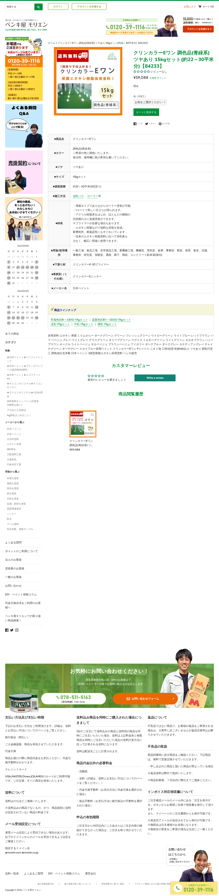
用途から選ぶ (12, 471)
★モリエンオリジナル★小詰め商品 (25, 394)
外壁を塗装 (13, 478)
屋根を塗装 (13, 483)
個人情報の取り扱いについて (77, 883)
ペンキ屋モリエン (32, 890)
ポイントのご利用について (21, 551)
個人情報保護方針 (45, 883)
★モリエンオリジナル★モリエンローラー (25, 385)
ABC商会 (11, 449)
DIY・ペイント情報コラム (21, 594)
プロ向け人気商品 (16, 410)
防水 (9, 519)
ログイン (58, 6)
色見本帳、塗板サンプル (20, 529)
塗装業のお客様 (14, 568)
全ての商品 (12, 333)
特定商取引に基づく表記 (112, 883)
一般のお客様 (13, 577)
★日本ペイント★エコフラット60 (23, 376)
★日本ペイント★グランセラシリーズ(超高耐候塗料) (25, 368)
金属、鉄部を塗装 (16, 503)
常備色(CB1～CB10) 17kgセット (69, 319)
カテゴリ (10, 342)
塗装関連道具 (14, 508)
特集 (7, 350)
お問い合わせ (13, 585)
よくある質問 (13, 542)
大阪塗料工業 (14, 454)
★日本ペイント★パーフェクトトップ (25, 359)
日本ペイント (14, 428)
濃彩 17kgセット (107, 324)
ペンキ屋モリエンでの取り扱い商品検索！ (23, 618)
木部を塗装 (13, 498)
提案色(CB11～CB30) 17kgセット (111, 319)
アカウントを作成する (89, 6)
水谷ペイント (14, 434)
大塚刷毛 (11, 459)
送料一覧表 (12, 873)
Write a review (155, 377)
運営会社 (90, 873)
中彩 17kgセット (83, 324)
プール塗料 (13, 524)
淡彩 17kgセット (60, 324)
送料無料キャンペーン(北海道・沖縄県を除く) (24, 403)
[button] (141, 71)
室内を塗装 (13, 488)
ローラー (92, 196)
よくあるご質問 (33, 873)
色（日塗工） (140, 96)
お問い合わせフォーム (145, 698)
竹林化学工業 (14, 464)
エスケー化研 (14, 444)
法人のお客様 (13, 559)
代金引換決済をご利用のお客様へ (23, 605)
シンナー (11, 513)
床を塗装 (11, 493)
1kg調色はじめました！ (19, 415)
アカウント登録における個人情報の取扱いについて (158, 883)
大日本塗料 (13, 439)
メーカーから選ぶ (14, 422)
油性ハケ (78, 196)
